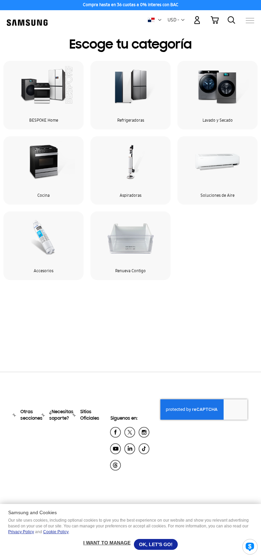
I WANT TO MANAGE (106, 542)
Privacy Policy (21, 531)
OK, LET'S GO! (156, 544)
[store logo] (27, 17)
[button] (159, 20)
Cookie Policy (56, 531)
